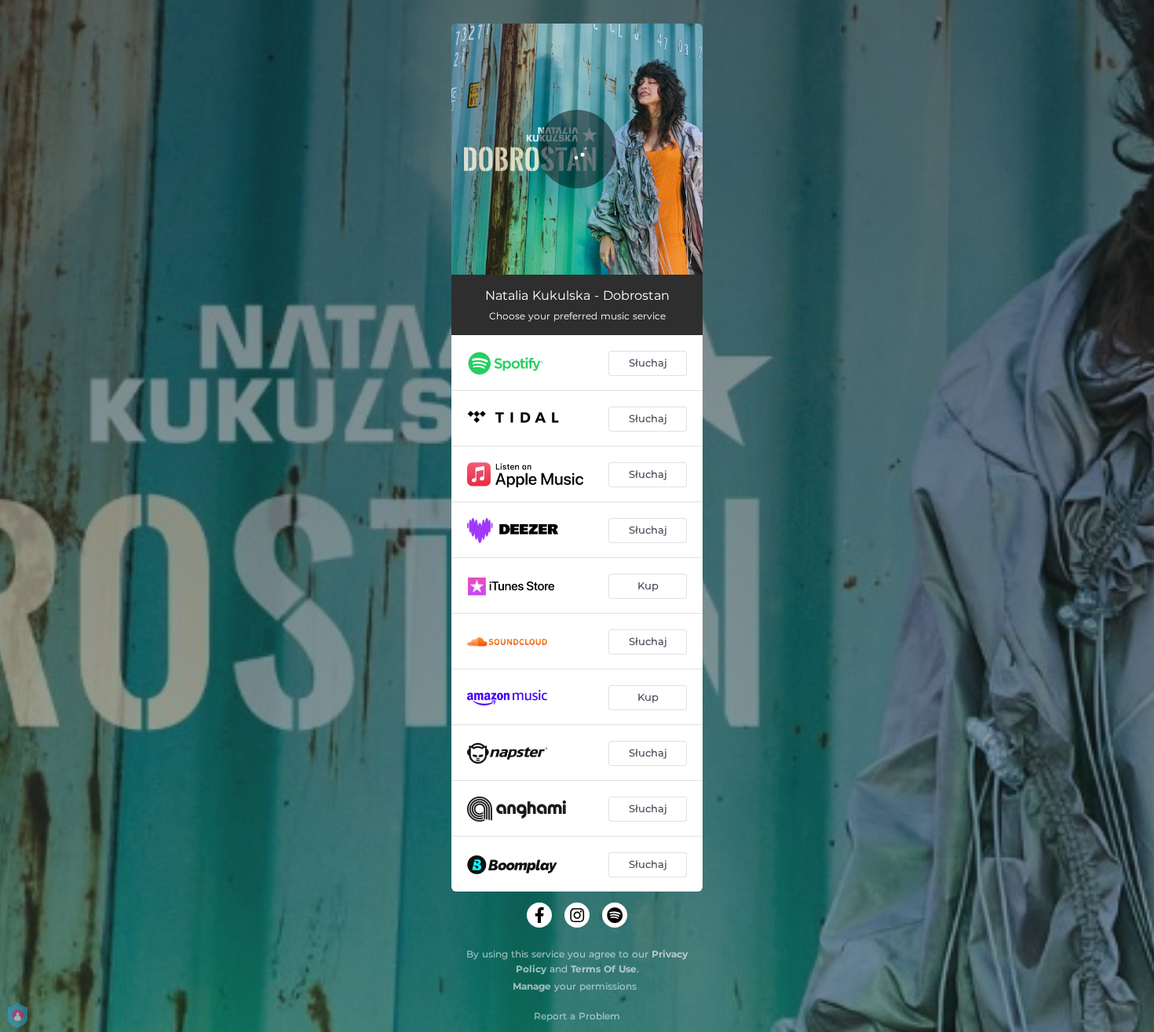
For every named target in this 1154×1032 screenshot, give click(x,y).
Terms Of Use (604, 969)
